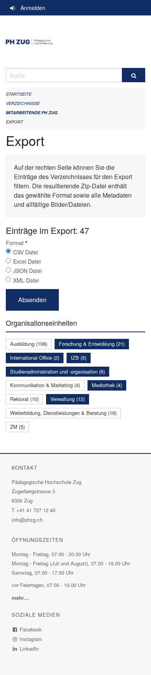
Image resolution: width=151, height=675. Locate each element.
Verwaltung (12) (67, 399)
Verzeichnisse (22, 103)
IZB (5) (78, 357)
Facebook (31, 629)
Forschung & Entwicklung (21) (92, 343)
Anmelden (33, 8)
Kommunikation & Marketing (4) (45, 385)
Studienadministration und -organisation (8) (57, 371)
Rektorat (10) (24, 399)
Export (14, 122)
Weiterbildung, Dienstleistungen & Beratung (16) (63, 412)
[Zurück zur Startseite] (75, 41)
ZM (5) (17, 426)
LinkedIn (29, 648)
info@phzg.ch (27, 519)
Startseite (18, 94)
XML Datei (26, 280)
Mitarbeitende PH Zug (32, 112)
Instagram (31, 639)
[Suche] (133, 75)
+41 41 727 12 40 (35, 510)
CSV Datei (25, 252)
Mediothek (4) (107, 385)
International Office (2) (34, 357)
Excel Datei (27, 261)
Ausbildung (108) (28, 343)
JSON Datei (27, 270)
